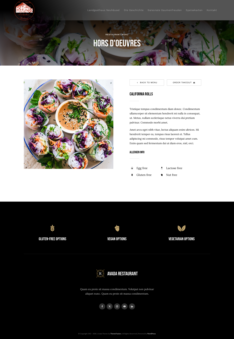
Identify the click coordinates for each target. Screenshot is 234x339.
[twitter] (110, 306)
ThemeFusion (115, 334)
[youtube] (124, 306)
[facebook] (102, 306)
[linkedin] (132, 306)
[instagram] (117, 306)
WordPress (151, 334)
